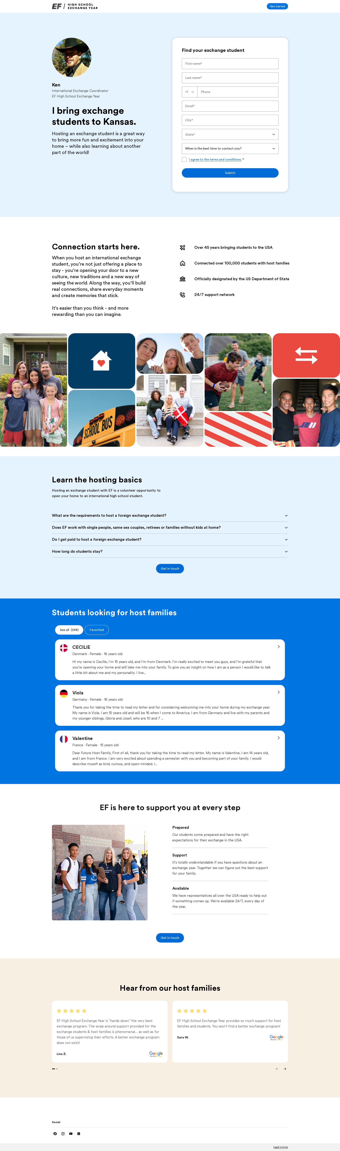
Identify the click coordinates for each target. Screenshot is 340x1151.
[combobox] (190, 91)
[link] (75, 6)
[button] (170, 568)
